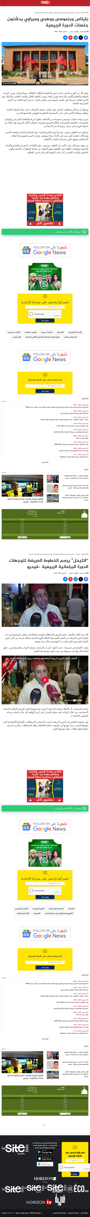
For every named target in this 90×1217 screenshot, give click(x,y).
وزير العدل (16, 337)
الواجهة (60, 332)
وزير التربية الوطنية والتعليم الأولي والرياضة (41, 337)
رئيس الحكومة (30, 332)
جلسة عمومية (46, 332)
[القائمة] (86, 3)
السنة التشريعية (74, 332)
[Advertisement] (45, 172)
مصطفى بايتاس (70, 337)
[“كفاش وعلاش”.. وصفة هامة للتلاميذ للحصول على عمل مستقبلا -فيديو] (53, 479)
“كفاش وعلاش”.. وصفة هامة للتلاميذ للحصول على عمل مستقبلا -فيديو (76, 477)
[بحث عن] (4, 3)
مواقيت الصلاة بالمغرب (59, 1213)
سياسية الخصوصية (73, 1213)
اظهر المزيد (45, 462)
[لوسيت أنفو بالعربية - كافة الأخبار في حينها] (45, 3)
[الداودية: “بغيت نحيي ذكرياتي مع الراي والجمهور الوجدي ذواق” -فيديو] (53, 488)
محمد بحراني (73, 32)
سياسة (78, 13)
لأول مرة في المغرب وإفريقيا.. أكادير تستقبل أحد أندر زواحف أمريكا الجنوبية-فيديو (75, 497)
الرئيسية (84, 13)
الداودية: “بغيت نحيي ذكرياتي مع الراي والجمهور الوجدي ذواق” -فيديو (75, 486)
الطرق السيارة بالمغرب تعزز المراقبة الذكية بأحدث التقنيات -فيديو (25, 500)
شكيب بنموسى (13, 332)
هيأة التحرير (84, 1213)
